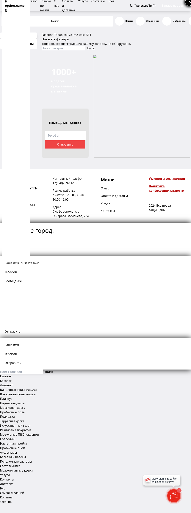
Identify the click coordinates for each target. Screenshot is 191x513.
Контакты (108, 211)
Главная (47, 35)
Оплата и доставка (114, 196)
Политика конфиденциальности (166, 188)
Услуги (105, 203)
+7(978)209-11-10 (64, 183)
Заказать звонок (175, 6)
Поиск (54, 21)
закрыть (6, 502)
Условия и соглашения (167, 179)
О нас (105, 188)
